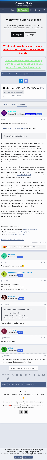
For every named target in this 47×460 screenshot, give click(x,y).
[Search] (44, 10)
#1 (45, 120)
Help (36, 395)
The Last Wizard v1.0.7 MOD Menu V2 (14, 128)
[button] (35, 10)
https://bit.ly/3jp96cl (24, 175)
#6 (45, 356)
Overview (4, 104)
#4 (45, 304)
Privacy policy (28, 395)
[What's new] (39, 10)
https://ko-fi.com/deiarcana (15, 234)
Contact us (6, 395)
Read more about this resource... (12, 240)
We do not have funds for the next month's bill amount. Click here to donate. (23, 49)
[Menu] (2, 10)
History (13, 104)
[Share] (41, 119)
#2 (45, 262)
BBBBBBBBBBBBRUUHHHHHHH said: (16, 309)
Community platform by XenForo (21, 402)
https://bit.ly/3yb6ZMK (30, 229)
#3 (45, 281)
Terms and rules (16, 395)
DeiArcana (8, 96)
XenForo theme (21, 407)
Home (42, 395)
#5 (45, 338)
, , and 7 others (22, 247)
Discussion (22, 104)
